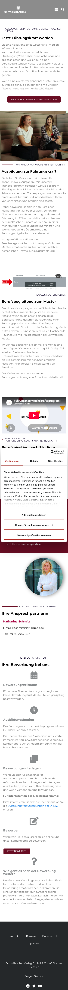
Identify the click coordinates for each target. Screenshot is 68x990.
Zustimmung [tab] (12, 461)
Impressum (34, 943)
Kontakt (14, 936)
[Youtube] (39, 986)
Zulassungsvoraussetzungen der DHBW (33, 805)
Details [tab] (34, 461)
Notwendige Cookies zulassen (34, 535)
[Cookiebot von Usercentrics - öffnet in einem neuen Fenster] (50, 452)
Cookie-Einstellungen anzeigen (32, 525)
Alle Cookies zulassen (34, 515)
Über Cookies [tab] (55, 461)
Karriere (31, 936)
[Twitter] (34, 986)
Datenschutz (50, 936)
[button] (56, 9)
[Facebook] (28, 986)
